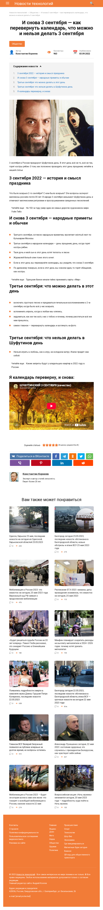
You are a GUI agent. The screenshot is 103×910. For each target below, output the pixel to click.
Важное (67, 851)
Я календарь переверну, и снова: (33, 91)
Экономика (69, 840)
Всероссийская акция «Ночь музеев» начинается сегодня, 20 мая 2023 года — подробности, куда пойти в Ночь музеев (73, 799)
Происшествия (71, 825)
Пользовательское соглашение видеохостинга (23, 838)
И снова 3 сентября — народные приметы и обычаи (43, 77)
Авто (51, 835)
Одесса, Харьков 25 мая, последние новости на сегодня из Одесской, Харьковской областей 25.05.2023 (27, 539)
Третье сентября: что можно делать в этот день (41, 82)
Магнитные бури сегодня (75, 847)
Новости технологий (34, 3)
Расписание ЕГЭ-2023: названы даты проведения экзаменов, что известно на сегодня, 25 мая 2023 (73, 592)
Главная (52, 825)
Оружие (52, 847)
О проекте (13, 829)
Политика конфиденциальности (23, 832)
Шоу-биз (68, 836)
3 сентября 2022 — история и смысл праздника (40, 73)
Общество (17, 44)
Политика (53, 850)
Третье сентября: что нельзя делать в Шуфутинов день (45, 87)
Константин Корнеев (36, 473)
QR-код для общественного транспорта (77, 856)
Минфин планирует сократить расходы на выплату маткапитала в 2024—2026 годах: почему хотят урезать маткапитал (74, 644)
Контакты (13, 825)
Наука (52, 839)
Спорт (67, 829)
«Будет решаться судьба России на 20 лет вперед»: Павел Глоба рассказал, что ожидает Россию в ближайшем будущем (28, 644)
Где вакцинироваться (74, 844)
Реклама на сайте (17, 843)
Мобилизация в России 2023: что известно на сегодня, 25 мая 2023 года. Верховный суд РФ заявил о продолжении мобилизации (28, 594)
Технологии (69, 832)
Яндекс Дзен (52, 830)
